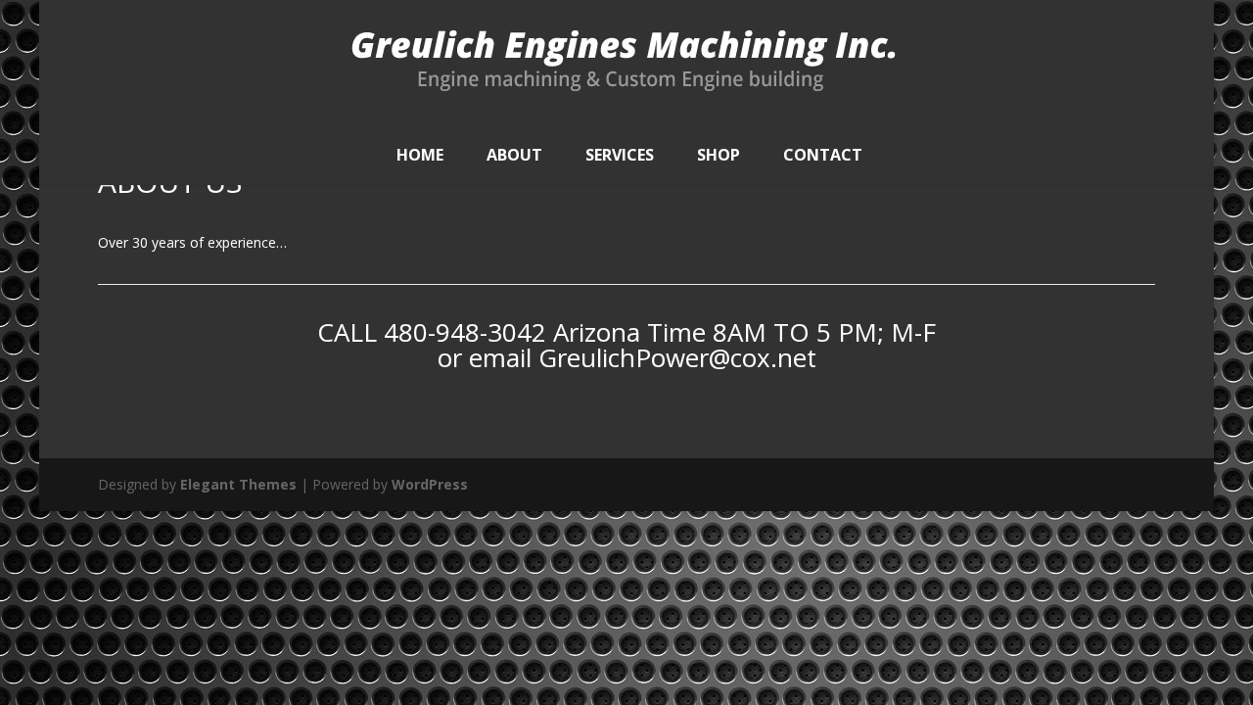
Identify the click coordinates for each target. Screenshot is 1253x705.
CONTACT (822, 154)
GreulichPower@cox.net (677, 357)
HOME (419, 154)
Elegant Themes (238, 484)
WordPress (430, 484)
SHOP (718, 154)
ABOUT (514, 154)
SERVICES (619, 154)
